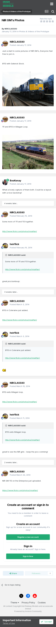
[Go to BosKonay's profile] (5, 182)
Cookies (42, 602)
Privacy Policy (28, 602)
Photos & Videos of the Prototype (34, 31)
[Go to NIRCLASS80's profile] (5, 43)
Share (14, 573)
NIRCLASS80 (11, 29)
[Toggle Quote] (6, 255)
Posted (20, 45)
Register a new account (28, 537)
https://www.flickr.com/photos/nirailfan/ (20, 490)
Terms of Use (9, 623)
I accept (47, 621)
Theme (14, 602)
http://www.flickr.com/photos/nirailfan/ (19, 231)
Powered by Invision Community (28, 611)
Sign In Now (28, 556)
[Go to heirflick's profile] (5, 246)
